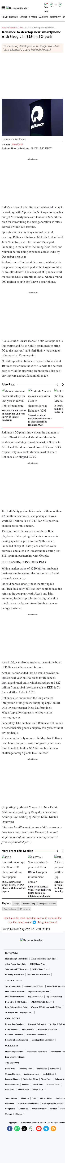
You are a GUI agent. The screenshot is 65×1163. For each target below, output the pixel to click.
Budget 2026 (38, 1089)
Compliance (10, 1109)
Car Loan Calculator (14, 1034)
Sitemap (53, 1109)
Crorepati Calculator (37, 1024)
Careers (8, 1114)
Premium (13, 17)
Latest (23, 17)
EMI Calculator (11, 1029)
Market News (41, 1069)
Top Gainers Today (54, 996)
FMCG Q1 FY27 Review (41, 1002)
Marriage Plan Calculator (43, 1040)
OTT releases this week (14, 991)
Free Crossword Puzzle (14, 1057)
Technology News (30, 1079)
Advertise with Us (39, 1109)
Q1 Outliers (22, 1002)
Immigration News (31, 1074)
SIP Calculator (28, 1029)
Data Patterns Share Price (16, 1007)
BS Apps (18, 1114)
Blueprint (55, 17)
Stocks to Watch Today (34, 986)
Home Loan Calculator (36, 1034)
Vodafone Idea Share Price (38, 974)
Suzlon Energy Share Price (16, 959)
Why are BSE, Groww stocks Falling (46, 1007)
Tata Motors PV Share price (17, 969)
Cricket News (48, 1074)
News (21, 27)
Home (4, 17)
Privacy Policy (46, 1098)
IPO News (54, 1069)
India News (9, 1089)
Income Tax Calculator (14, 1024)
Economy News (53, 1084)
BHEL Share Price (40, 969)
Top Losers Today (35, 996)
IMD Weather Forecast (14, 996)
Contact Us (23, 1109)
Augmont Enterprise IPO (38, 991)
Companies (12, 27)
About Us (25, 1098)
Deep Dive (9, 1002)
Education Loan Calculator (16, 1040)
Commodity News (12, 1074)
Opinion (25, 1084)
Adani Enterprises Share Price (43, 959)
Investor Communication (28, 1103)
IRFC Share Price (37, 964)
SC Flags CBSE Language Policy (19, 1012)
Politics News (23, 1089)
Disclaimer (9, 1103)
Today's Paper (11, 1098)
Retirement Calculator (47, 1029)
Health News (38, 1084)
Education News (12, 1084)
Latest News (10, 1069)
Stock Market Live (13, 986)
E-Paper (33, 17)
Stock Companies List (14, 1051)
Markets (43, 17)
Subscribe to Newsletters (37, 1051)
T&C (34, 1098)
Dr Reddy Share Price (14, 974)
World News (46, 1079)
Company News (25, 1069)
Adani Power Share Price (15, 964)
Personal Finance (12, 1079)
